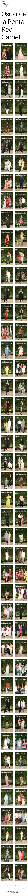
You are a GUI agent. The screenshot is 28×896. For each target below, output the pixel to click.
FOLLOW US (20, 888)
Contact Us (13, 888)
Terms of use (6, 888)
